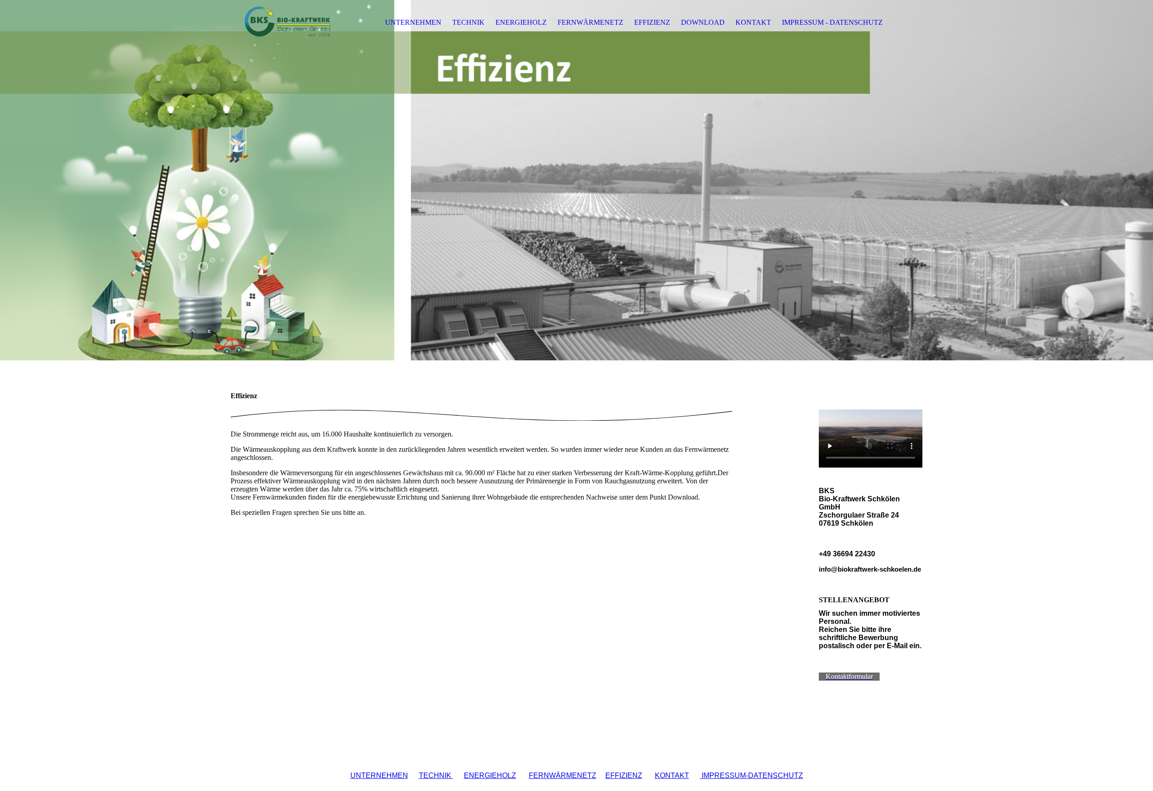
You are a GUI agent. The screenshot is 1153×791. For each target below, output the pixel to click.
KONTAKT (753, 22)
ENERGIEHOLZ (521, 22)
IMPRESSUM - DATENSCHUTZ (832, 22)
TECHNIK (468, 22)
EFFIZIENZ (652, 22)
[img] (287, 22)
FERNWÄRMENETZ (590, 22)
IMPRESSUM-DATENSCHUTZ (751, 775)
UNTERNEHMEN (413, 22)
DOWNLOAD (703, 22)
